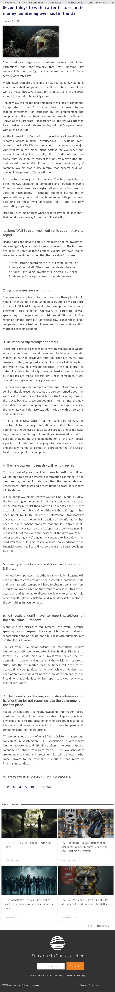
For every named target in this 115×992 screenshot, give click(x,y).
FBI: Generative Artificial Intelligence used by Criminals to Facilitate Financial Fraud (29, 903)
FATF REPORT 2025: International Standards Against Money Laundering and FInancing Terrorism (84, 846)
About (41, 975)
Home (33, 975)
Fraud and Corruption (31, 3)
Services (58, 975)
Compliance (54, 3)
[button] (8, 787)
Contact (68, 975)
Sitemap (99, 985)
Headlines (9, 3)
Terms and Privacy (87, 985)
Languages (79, 975)
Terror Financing (96, 3)
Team (49, 975)
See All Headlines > (99, 925)
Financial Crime (74, 3)
